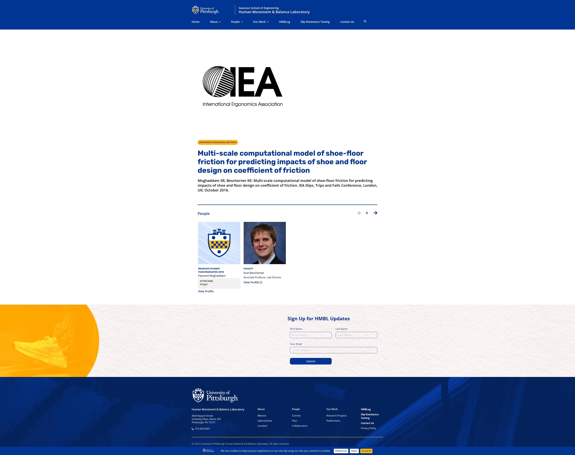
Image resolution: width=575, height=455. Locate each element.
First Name (296, 329)
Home (195, 22)
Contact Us (347, 22)
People (235, 22)
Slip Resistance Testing (315, 22)
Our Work (259, 22)
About (214, 22)
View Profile (206, 291)
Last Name (342, 329)
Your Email (296, 344)
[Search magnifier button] (365, 21)
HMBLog (284, 22)
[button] (215, 21)
